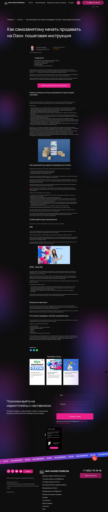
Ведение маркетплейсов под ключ (53, 476)
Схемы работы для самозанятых (41, 63)
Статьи (20, 19)
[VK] (31, 351)
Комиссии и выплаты (39, 64)
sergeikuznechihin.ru (40, 50)
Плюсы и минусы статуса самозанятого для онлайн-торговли (47, 60)
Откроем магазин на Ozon (51, 482)
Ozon (49, 123)
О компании (46, 500)
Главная (10, 19)
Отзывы (45, 497)
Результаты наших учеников (56, 3)
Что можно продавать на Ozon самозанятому (44, 65)
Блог (44, 509)
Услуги (30, 3)
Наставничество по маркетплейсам (54, 485)
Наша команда (40, 3)
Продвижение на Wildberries (51, 491)
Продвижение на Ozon (49, 488)
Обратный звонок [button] (91, 475)
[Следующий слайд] (106, 372)
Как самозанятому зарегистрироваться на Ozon (44, 61)
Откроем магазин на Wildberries (53, 479)
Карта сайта (10, 492)
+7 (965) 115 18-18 (92, 470)
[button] (54, 85)
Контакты (45, 506)
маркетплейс (35, 72)
